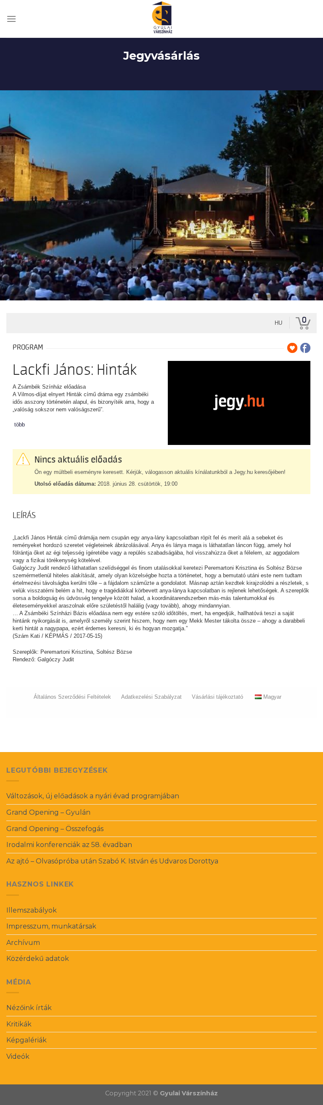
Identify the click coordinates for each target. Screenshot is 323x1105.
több (19, 424)
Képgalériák (26, 1040)
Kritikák (19, 1024)
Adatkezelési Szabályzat (151, 697)
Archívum (23, 943)
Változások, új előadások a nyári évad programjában (92, 796)
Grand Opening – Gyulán (48, 812)
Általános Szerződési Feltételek (72, 697)
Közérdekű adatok (37, 959)
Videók (17, 1056)
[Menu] (11, 18)
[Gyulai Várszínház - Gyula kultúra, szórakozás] (161, 19)
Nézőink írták (29, 1008)
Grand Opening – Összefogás (54, 829)
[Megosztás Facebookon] (305, 348)
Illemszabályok (31, 910)
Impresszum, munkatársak (51, 926)
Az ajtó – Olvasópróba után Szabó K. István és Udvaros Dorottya (112, 861)
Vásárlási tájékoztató (217, 697)
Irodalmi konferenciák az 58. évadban (69, 845)
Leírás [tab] (24, 515)
